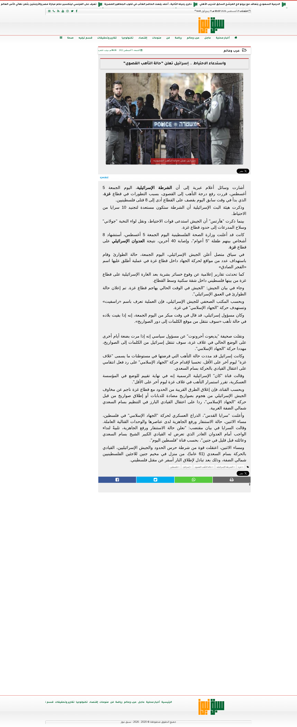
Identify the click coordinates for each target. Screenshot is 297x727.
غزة (239, 467)
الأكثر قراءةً (72, 348)
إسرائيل (186, 467)
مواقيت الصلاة (72, 631)
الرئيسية (166, 702)
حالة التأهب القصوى (203, 467)
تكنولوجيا (127, 38)
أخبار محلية (223, 38)
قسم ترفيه (85, 38)
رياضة (178, 38)
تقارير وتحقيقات (107, 38)
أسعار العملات (72, 436)
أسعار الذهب (72, 502)
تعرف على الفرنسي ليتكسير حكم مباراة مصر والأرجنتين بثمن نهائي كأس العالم (48, 4)
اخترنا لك (72, 224)
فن (168, 38)
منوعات (156, 38)
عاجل (207, 38)
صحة (70, 38)
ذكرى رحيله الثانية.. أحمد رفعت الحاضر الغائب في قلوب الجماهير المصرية (148, 4)
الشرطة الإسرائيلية (225, 467)
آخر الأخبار (72, 68)
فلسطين (174, 467)
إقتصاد (142, 38)
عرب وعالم (193, 38)
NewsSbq (84, 688)
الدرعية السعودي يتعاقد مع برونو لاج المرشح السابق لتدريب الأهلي (240, 4)
